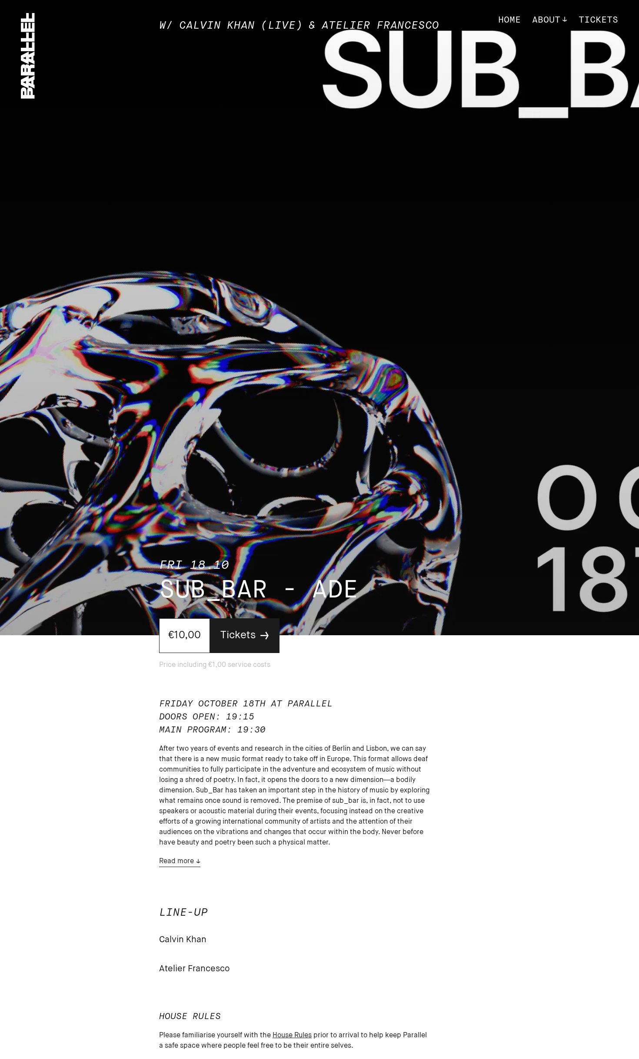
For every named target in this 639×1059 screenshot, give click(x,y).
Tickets (598, 20)
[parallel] (28, 96)
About (546, 20)
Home (509, 20)
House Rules (292, 1035)
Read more (176, 861)
